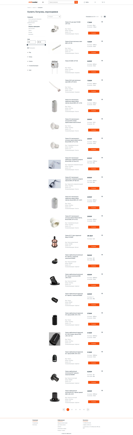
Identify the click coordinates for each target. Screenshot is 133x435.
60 (97, 16)
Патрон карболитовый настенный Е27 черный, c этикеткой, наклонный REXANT (74, 256)
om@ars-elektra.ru (87, 424)
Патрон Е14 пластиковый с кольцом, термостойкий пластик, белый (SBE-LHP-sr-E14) (73, 140)
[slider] (27, 44)
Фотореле (31, 34)
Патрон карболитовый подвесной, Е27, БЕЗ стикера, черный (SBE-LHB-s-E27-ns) (74, 334)
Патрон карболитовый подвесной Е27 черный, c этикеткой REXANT (74, 294)
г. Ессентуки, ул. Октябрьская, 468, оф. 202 (91, 427)
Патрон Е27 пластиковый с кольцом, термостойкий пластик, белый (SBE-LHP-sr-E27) (73, 217)
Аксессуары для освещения (35, 19)
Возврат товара (61, 430)
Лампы (30, 24)
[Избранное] (95, 2)
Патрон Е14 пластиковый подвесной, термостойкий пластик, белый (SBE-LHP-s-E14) (73, 101)
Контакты (35, 424)
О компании (35, 422)
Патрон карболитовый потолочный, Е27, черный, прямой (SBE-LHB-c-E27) (74, 392)
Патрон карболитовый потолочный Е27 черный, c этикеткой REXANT (72, 373)
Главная (29, 7)
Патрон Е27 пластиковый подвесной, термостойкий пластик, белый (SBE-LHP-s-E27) (73, 198)
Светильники (32, 28)
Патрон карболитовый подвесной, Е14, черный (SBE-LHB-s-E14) (74, 313)
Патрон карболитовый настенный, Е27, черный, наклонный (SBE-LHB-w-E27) (74, 276)
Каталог (34, 7)
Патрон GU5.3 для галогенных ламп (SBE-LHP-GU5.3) (73, 81)
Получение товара (62, 428)
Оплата (59, 426)
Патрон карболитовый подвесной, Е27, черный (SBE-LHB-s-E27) (74, 352)
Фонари (30, 32)
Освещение (40, 7)
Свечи (30, 30)
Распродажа (32, 48)
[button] (102, 22)
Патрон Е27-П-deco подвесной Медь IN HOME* (73, 236)
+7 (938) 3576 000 (87, 422)
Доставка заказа (62, 424)
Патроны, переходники (34, 26)
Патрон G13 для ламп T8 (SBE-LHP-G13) (73, 22)
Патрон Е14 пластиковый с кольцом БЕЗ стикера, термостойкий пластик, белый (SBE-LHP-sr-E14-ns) (73, 120)
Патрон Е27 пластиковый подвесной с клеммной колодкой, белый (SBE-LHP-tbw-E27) (74, 159)
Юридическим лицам (62, 422)
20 (94, 16)
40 (95, 16)
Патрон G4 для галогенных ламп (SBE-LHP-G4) (73, 42)
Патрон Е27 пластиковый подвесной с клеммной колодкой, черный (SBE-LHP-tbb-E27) (74, 179)
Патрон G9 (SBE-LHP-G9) (71, 61)
